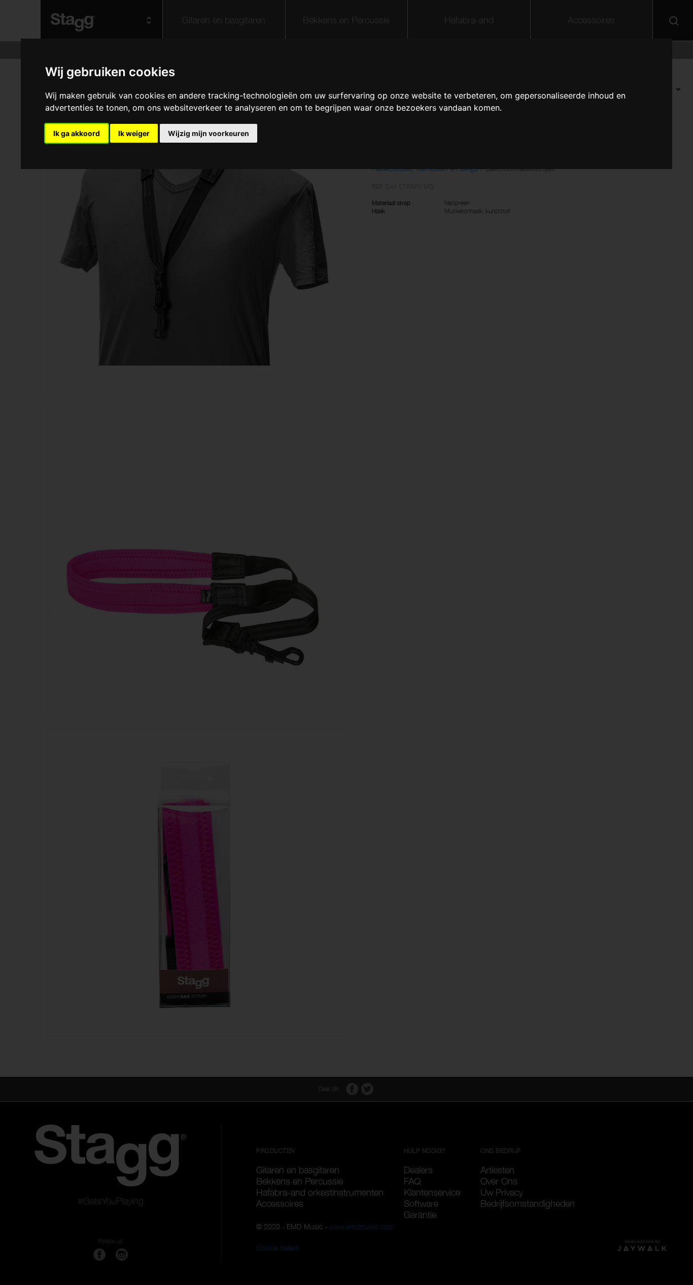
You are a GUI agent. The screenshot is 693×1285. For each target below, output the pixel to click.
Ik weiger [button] (134, 133)
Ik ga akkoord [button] (76, 133)
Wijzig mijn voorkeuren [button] (208, 133)
